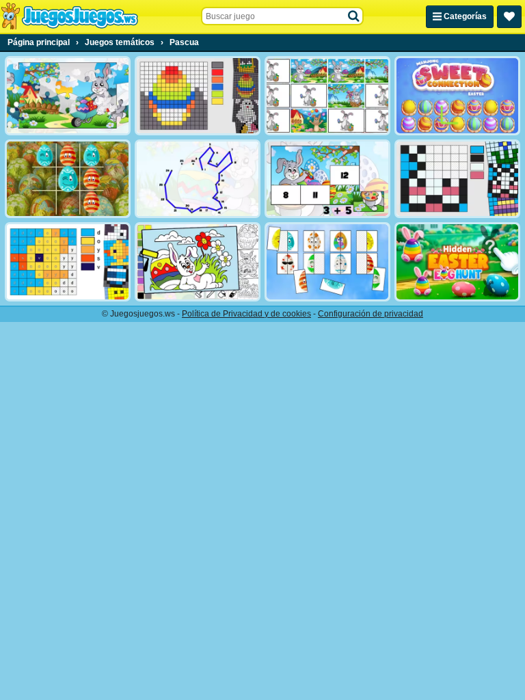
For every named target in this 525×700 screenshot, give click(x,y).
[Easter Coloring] (197, 261)
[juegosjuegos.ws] (69, 16)
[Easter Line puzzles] (197, 179)
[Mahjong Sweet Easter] (457, 95)
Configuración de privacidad (370, 314)
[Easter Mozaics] (457, 179)
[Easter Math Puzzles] (327, 179)
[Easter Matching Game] (327, 95)
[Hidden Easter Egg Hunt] (457, 261)
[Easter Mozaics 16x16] (197, 95)
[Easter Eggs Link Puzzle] (327, 261)
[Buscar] (354, 16)
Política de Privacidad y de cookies (246, 314)
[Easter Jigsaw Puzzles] (68, 95)
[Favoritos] (509, 16)
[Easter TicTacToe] (68, 179)
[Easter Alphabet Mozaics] (68, 261)
